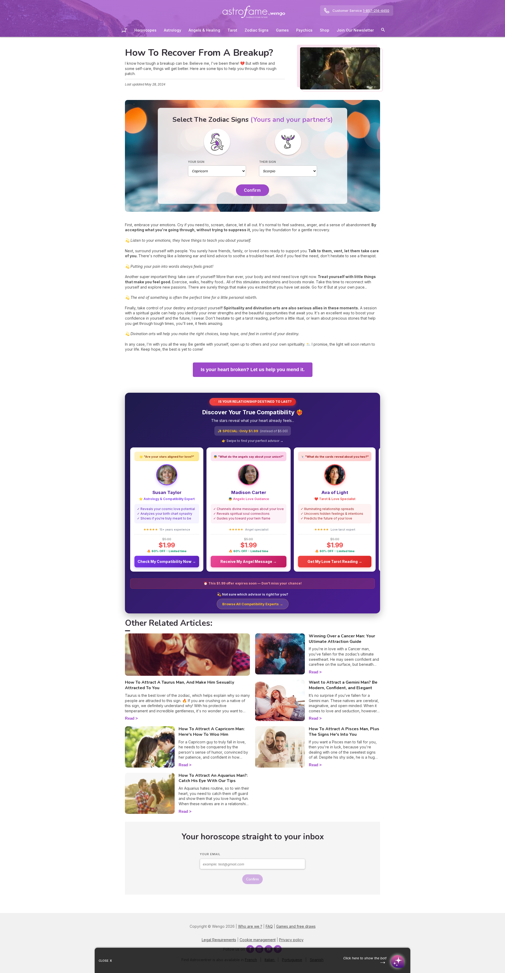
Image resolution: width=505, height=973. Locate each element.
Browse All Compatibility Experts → (252, 604)
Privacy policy (291, 939)
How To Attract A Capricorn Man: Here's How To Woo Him (212, 731)
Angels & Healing (204, 30)
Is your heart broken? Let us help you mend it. (253, 369)
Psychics (304, 30)
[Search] (382, 30)
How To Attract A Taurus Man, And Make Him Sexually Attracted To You (179, 685)
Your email (210, 854)
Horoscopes (145, 30)
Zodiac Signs (257, 30)
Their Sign (267, 162)
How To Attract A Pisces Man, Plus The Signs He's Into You (344, 731)
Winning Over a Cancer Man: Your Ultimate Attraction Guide (342, 638)
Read (129, 718)
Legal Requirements (219, 939)
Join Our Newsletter (355, 30)
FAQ (269, 926)
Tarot (232, 30)
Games (282, 30)
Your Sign (196, 162)
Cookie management (258, 939)
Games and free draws (296, 926)
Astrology (172, 30)
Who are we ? (250, 926)
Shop (324, 30)
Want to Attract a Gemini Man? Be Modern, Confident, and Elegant (343, 685)
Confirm (252, 190)
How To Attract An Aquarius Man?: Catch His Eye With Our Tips (213, 778)
